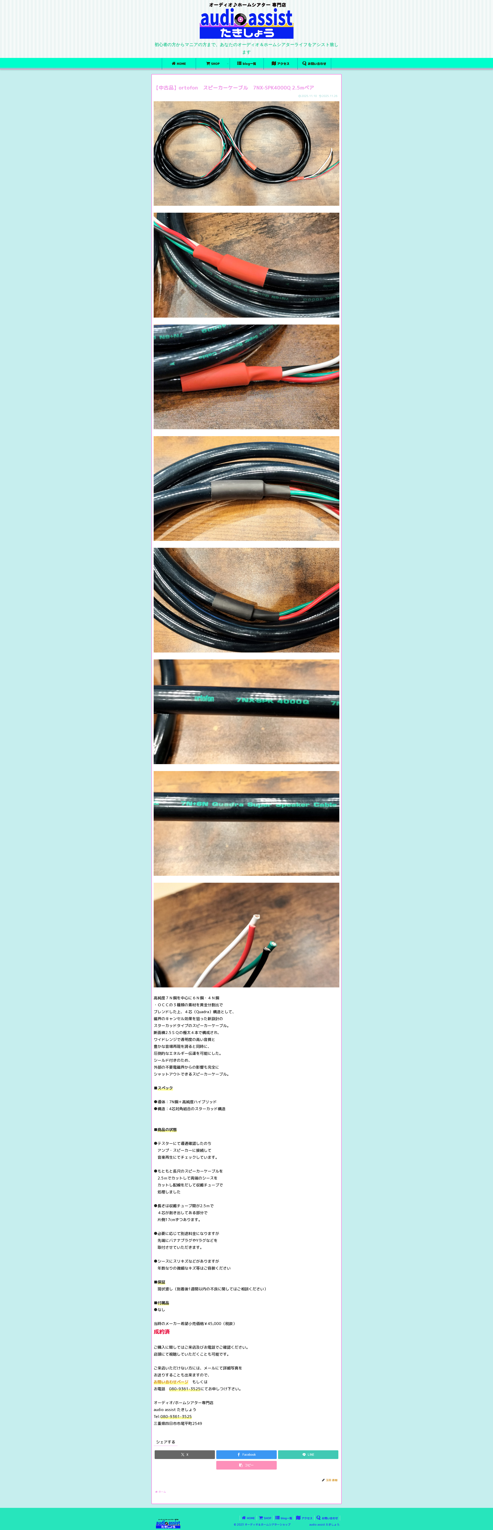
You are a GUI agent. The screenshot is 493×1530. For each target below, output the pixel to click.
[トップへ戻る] (487, 1524)
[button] (246, 1465)
